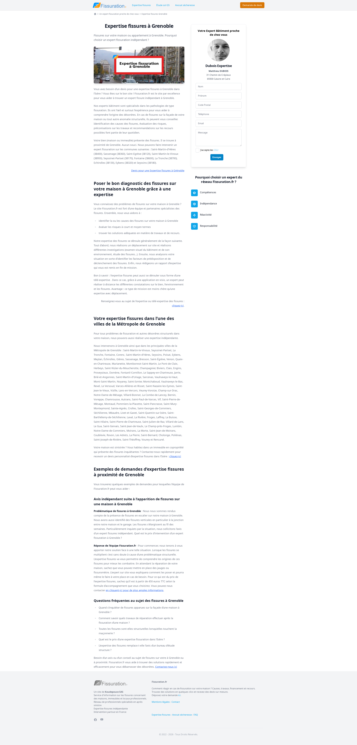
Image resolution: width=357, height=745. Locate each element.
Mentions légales (161, 701)
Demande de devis (252, 5)
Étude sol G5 (163, 5)
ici (179, 695)
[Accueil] (95, 14)
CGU (216, 150)
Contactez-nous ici (166, 666)
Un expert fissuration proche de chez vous (119, 14)
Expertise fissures (141, 5)
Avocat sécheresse (185, 5)
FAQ (196, 714)
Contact (176, 701)
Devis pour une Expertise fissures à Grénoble (157, 170)
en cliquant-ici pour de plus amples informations (134, 590)
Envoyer (216, 157)
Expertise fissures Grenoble (154, 14)
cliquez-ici (178, 305)
